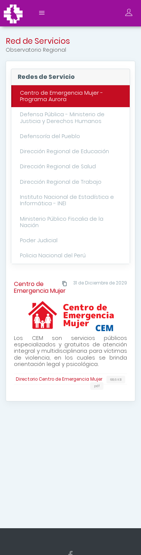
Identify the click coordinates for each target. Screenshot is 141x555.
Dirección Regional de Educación (64, 151)
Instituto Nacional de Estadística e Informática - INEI (67, 200)
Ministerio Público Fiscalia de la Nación (61, 222)
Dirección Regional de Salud (58, 166)
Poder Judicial (39, 240)
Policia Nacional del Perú (53, 255)
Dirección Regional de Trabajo (61, 182)
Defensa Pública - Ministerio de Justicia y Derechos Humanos (62, 118)
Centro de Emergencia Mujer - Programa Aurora (61, 96)
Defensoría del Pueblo (50, 136)
